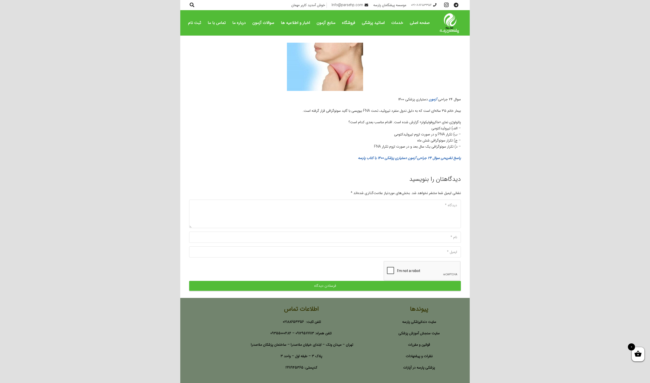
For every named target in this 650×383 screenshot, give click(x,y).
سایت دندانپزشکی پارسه (419, 322)
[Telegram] (456, 5)
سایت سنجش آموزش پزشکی (419, 333)
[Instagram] (446, 5)
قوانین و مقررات (419, 344)
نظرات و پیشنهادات (419, 356)
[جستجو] (192, 5)
